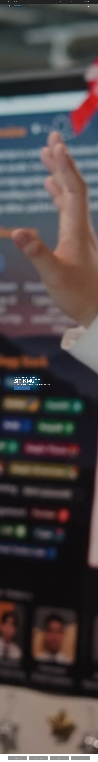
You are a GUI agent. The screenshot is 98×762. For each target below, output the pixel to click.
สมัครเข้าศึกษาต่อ (22, 388)
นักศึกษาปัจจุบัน (71, 1)
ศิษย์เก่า (77, 1)
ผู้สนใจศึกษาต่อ (63, 1)
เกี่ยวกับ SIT (30, 6)
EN (88, 1)
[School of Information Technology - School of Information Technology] (14, 6)
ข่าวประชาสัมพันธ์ (81, 6)
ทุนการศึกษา (56, 6)
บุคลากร (82, 1)
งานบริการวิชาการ (71, 6)
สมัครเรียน (38, 6)
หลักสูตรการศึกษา (47, 6)
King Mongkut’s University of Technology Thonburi (20, 2)
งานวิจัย (63, 6)
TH (86, 1)
